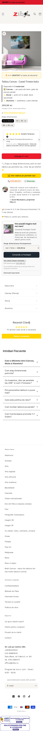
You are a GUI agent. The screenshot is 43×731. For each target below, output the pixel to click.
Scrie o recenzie (21, 336)
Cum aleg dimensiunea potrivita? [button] (15, 371)
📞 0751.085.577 (14, 181)
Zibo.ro (24, 711)
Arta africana (10, 477)
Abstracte (9, 455)
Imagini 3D (9, 520)
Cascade (8, 493)
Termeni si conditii (12, 602)
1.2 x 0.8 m (8, 121)
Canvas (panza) (12, 293)
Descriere (9, 286)
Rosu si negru (10, 563)
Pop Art (8, 547)
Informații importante (12, 273)
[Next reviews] (39, 139)
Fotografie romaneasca (14, 515)
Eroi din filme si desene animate (18, 504)
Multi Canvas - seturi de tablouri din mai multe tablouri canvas (20, 569)
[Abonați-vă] (35, 685)
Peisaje (8, 541)
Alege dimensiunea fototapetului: (18, 243)
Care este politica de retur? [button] (18, 400)
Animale (8, 461)
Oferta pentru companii (14, 627)
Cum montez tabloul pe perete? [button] (20, 407)
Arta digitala (10, 471)
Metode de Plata (12, 591)
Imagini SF (9, 525)
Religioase (9, 552)
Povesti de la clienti (13, 632)
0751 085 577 (20, 263)
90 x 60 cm (21, 121)
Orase (7, 536)
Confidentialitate (12, 586)
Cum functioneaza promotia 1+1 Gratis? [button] (20, 415)
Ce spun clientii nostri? (14, 622)
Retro (7, 558)
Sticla (7, 301)
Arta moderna (10, 482)
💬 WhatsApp (30, 181)
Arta (6, 466)
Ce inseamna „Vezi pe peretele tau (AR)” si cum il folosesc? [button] (19, 381)
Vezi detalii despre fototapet (15, 260)
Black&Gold (9, 488)
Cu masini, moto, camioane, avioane (20, 531)
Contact (8, 638)
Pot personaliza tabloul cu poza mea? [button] (20, 391)
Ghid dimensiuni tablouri (14, 112)
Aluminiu (9, 308)
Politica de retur (11, 607)
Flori (6, 509)
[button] (3, 14)
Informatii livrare (12, 596)
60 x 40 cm (8, 125)
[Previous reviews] (3, 139)
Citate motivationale (13, 498)
